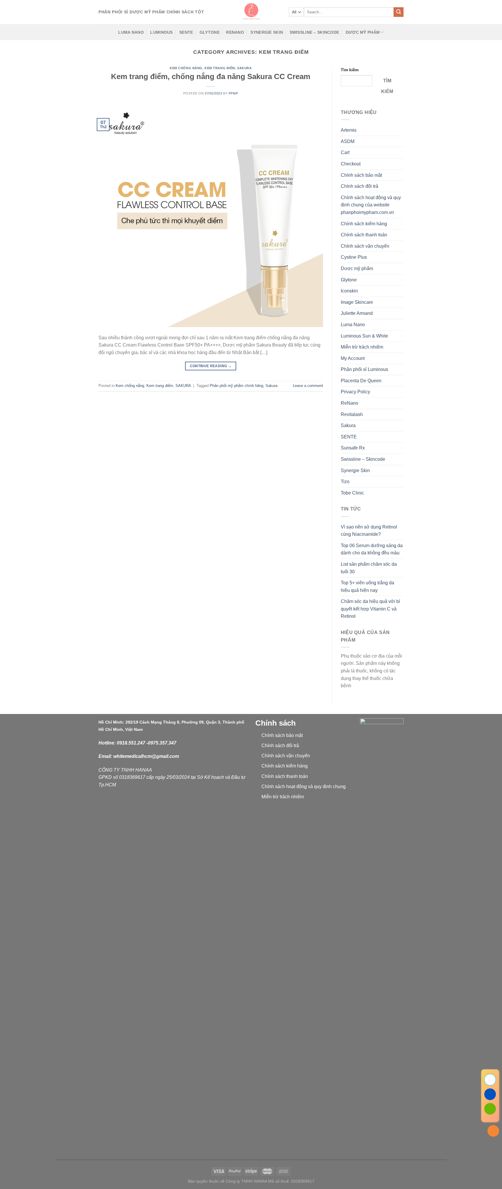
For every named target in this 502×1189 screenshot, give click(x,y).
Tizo (345, 481)
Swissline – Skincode (314, 32)
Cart (345, 152)
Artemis (348, 130)
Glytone (210, 32)
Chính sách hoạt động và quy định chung (303, 786)
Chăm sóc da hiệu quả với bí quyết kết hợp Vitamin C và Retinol (370, 609)
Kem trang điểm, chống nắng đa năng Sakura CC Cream (210, 76)
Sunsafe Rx (353, 447)
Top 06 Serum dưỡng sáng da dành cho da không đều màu (372, 549)
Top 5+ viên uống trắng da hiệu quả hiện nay (367, 586)
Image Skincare (357, 302)
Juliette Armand (357, 313)
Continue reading (211, 366)
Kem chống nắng (186, 68)
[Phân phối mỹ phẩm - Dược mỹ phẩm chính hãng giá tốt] (251, 12)
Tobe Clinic (352, 492)
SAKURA (244, 68)
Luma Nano (131, 32)
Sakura (271, 385)
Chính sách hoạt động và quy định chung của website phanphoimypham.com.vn (371, 205)
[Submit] (399, 12)
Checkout (351, 163)
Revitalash (352, 414)
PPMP (233, 93)
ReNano (235, 32)
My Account (353, 358)
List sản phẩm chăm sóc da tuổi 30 (369, 568)
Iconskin (349, 290)
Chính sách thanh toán (364, 234)
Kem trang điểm (220, 68)
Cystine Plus (354, 257)
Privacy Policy (355, 391)
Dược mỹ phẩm (363, 32)
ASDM (347, 141)
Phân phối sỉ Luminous (364, 369)
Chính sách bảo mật (361, 175)
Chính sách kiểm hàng (364, 223)
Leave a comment (308, 385)
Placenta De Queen (361, 380)
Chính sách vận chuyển (365, 246)
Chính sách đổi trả (359, 186)
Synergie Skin (266, 32)
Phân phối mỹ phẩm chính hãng (236, 385)
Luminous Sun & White (364, 335)
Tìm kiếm (349, 69)
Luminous (161, 32)
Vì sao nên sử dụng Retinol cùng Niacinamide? (369, 530)
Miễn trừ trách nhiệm (362, 346)
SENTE (186, 32)
